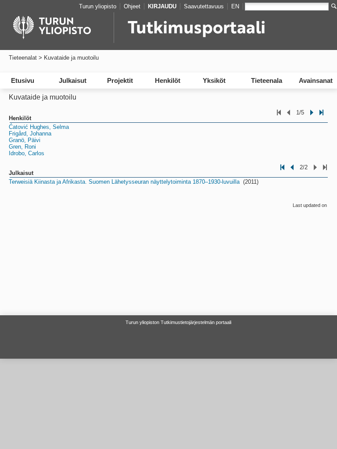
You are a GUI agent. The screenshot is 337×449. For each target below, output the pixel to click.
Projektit (120, 80)
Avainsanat (316, 80)
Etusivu (22, 80)
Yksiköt (214, 80)
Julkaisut (72, 80)
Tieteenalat (23, 57)
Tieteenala (266, 80)
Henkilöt (167, 80)
